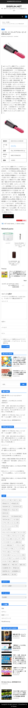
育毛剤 (16, 568)
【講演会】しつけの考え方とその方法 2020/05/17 (19, 646)
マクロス (6, 555)
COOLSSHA (17, 507)
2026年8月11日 (5, 683)
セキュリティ (19, 539)
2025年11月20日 (17, 376)
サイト (3, 333)
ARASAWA (6, 507)
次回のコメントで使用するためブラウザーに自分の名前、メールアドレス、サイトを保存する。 (14, 341)
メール (4, 327)
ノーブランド (19, 545)
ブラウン (6, 552)
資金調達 (5, 574)
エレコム (15, 523)
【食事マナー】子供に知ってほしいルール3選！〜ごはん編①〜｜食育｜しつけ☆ (13, 416)
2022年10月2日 (10, 36)
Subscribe (26, 17)
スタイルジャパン (18, 536)
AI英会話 (14, 503)
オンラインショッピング (10, 526)
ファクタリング (7, 548)
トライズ (5, 542)
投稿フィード (5, 615)
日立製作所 (6, 568)
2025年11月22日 (17, 366)
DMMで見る (8, 216)
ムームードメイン (18, 555)
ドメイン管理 (7, 545)
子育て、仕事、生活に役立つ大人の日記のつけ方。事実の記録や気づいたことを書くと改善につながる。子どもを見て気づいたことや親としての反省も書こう (19, 660)
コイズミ (13, 146)
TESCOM (6, 519)
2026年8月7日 (16, 698)
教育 (22, 565)
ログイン (3, 611)
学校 (14, 565)
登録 (2, 608)
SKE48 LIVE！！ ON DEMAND (11, 516)
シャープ (6, 536)
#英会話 (5, 503)
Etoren (15, 510)
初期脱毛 (5, 565)
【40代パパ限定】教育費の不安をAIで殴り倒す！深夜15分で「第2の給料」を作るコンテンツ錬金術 (13, 460)
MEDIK (5, 513)
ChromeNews (21, 704)
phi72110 (4, 36)
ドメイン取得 (16, 542)
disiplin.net (14, 6)
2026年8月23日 (17, 638)
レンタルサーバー (19, 558)
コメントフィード (6, 618)
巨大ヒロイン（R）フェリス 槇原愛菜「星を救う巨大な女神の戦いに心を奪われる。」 (13, 454)
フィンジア (19, 548)
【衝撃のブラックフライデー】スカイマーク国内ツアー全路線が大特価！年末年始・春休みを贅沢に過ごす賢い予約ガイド (19, 361)
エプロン (5, 523)
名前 (3, 321)
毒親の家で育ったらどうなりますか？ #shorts (19, 635)
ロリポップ (6, 561)
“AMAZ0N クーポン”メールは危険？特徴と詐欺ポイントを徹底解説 (19, 372)
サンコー (21, 532)
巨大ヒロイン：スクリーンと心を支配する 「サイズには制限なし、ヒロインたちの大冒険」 (13, 473)
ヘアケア (15, 552)
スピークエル (7, 539)
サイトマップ (5, 445)
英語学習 (6, 571)
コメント (4, 301)
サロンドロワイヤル (9, 532)
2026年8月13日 (16, 674)
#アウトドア (6, 500)
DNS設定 (6, 510)
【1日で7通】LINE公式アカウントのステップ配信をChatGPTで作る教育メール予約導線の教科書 (19, 693)
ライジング (6, 558)
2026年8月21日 (16, 650)
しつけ (15, 519)
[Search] (22, 16)
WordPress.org (5, 621)
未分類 (3, 29)
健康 (15, 561)
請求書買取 (16, 571)
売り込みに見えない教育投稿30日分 (11, 420)
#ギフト (17, 500)
